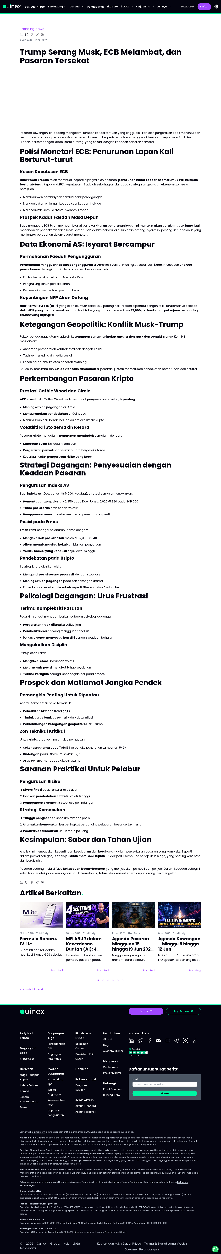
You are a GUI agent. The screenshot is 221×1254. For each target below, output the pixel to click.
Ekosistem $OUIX (118, 6)
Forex (23, 1107)
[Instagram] (185, 1040)
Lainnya (162, 6)
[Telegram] (176, 1040)
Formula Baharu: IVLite (38, 941)
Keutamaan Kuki (108, 1244)
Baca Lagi (57, 970)
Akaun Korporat (85, 1112)
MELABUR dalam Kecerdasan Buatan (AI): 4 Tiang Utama (84, 946)
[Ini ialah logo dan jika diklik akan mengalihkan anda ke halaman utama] (12, 6)
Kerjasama (143, 6)
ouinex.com (38, 1132)
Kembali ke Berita (34, 989)
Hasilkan (81, 1069)
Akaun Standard (85, 1106)
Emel (135, 1079)
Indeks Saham (29, 1085)
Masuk (165, 1093)
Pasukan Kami (112, 1073)
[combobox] (216, 7)
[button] (98, 980)
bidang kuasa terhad (93, 1153)
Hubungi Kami (111, 1095)
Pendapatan (95, 7)
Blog (106, 1045)
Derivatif (75, 6)
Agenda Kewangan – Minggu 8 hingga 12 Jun (179, 944)
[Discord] (158, 1040)
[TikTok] (195, 1040)
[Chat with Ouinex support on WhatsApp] (215, 1249)
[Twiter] (140, 1040)
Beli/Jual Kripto (35, 7)
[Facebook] (149, 1040)
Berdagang (55, 6)
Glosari (107, 1039)
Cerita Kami (110, 1067)
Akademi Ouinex (113, 1051)
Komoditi (25, 1091)
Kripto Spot (27, 1059)
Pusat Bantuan (112, 1089)
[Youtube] (167, 1040)
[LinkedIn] (131, 1040)
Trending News (32, 29)
